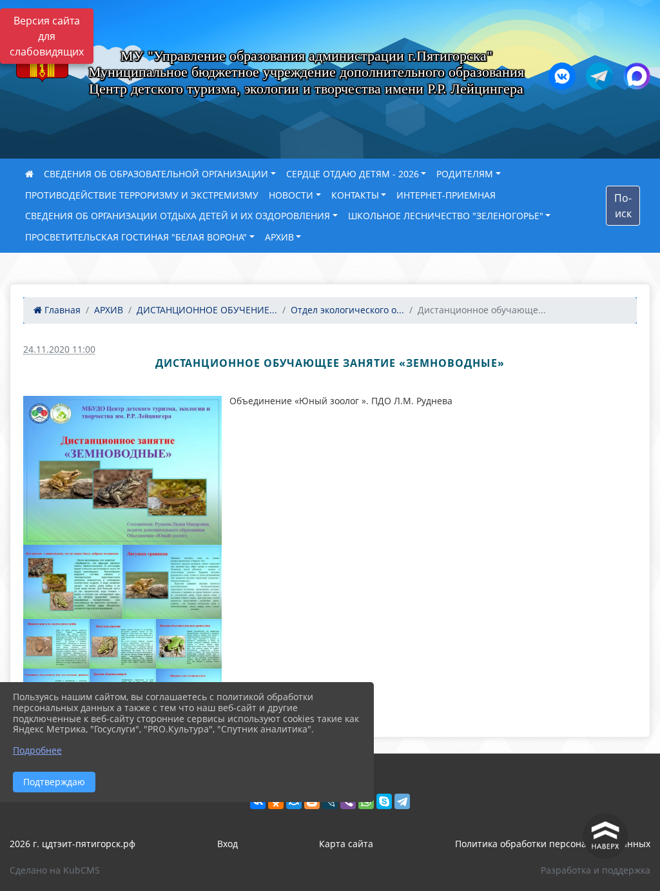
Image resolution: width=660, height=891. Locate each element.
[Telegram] (402, 801)
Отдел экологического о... (347, 310)
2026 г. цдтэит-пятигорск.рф (72, 843)
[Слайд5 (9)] (123, 644)
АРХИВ (279, 237)
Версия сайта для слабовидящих (47, 36)
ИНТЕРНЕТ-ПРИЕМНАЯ (446, 195)
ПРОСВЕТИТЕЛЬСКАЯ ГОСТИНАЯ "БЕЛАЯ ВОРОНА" (136, 237)
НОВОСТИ (291, 195)
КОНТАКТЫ (355, 195)
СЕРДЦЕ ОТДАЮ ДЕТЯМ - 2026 (352, 174)
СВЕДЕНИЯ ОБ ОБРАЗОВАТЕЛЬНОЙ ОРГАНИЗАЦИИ (156, 174)
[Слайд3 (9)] (172, 582)
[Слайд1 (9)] (122, 470)
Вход (227, 843)
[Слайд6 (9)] (189, 644)
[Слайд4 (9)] (56, 644)
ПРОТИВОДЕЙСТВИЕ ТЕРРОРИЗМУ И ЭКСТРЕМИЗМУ (141, 195)
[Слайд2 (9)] (72, 582)
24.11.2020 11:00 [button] (59, 349)
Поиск (623, 205)
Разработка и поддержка (595, 870)
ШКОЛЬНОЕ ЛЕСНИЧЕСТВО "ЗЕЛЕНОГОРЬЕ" (445, 216)
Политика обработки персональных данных (552, 843)
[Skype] (384, 801)
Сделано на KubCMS (55, 870)
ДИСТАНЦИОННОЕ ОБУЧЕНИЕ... (207, 310)
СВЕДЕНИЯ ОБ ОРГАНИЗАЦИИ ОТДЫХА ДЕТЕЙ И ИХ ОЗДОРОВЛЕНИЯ (177, 216)
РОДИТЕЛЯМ (464, 174)
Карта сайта (346, 843)
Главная (61, 310)
